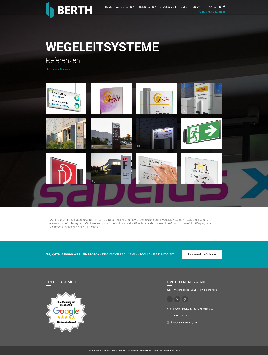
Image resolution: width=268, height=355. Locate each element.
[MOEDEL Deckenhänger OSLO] (66, 98)
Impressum (145, 350)
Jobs (184, 6)
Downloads (132, 350)
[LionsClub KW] (185, 299)
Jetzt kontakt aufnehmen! (202, 254)
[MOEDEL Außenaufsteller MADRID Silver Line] (111, 168)
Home (108, 6)
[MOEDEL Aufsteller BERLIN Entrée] (201, 98)
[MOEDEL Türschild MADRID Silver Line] (156, 168)
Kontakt (196, 6)
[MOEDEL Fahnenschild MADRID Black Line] (66, 168)
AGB (178, 350)
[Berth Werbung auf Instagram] (177, 299)
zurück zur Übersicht (59, 69)
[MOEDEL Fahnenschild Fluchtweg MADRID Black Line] (201, 133)
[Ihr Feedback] (214, 6)
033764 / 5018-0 (213, 12)
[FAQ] (209, 6)
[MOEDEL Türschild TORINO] (156, 98)
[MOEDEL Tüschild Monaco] (201, 168)
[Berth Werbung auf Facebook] (170, 299)
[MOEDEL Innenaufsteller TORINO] (111, 98)
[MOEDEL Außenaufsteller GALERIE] (66, 133)
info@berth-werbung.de (184, 322)
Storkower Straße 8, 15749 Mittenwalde (191, 308)
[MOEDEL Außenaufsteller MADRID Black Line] (111, 133)
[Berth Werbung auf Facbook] (223, 6)
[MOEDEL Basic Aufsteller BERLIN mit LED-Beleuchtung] (156, 133)
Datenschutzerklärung (163, 350)
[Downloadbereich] (218, 6)
